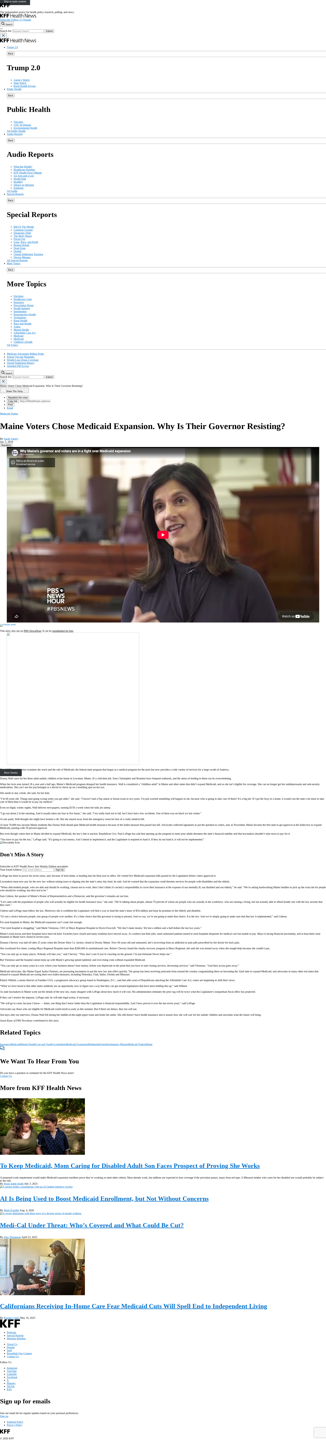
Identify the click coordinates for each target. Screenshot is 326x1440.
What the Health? (23, 166)
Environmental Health (25, 128)
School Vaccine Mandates (20, 356)
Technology (20, 317)
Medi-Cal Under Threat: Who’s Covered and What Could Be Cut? (92, 1225)
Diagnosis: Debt (22, 232)
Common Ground (23, 229)
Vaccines (18, 121)
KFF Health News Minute (28, 172)
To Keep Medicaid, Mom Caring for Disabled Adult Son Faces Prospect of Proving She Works (130, 1165)
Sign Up (60, 870)
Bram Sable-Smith (14, 1183)
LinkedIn (12, 1374)
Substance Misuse (118, 1044)
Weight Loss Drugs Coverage (23, 359)
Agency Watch (22, 80)
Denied (17, 251)
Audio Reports (15, 134)
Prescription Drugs (24, 305)
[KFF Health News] (18, 16)
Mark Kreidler (11, 1210)
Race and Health (22, 323)
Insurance (19, 302)
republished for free (62, 630)
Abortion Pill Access (18, 366)
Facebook (12, 1377)
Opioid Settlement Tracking (28, 254)
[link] (6, 445)
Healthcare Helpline (24, 169)
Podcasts (11, 1332)
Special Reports (15, 194)
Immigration (20, 311)
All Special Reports (17, 260)
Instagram (12, 1368)
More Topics (13, 263)
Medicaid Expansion (77, 1044)
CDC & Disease (22, 124)
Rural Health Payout (24, 86)
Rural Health (20, 320)
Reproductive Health (25, 314)
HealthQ (18, 181)
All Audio (12, 191)
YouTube (12, 1371)
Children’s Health (23, 341)
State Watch (20, 83)
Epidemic (19, 188)
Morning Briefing (16, 1338)
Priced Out (19, 239)
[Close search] (3, 35)
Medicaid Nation (137, 1044)
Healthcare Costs (23, 299)
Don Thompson (12, 1237)
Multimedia (94, 1044)
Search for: (6, 31)
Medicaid (19, 338)
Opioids (104, 1044)
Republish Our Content (19, 1353)
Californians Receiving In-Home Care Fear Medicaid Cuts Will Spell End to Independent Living (133, 1306)
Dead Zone (20, 248)
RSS (9, 1389)
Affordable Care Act (24, 332)
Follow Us (17, 19)
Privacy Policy (14, 1425)
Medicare (19, 335)
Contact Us (6, 1076)
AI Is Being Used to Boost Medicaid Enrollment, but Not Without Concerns (104, 1198)
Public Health (14, 89)
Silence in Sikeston (24, 184)
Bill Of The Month (24, 226)
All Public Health (16, 131)
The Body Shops (23, 236)
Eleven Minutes (22, 257)
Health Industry (22, 308)
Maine (149, 1044)
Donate (27, 19)
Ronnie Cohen (12, 1317)
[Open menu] (1, 28)
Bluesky (11, 1383)
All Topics (12, 345)
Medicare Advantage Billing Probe (25, 353)
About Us (12, 1344)
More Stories (11, 772)
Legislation (60, 1044)
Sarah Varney (11, 438)
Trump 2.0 (12, 47)
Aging (17, 326)
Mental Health (21, 329)
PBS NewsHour (32, 630)
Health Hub (20, 178)
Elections (18, 296)
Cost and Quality (45, 1044)
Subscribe (5, 19)
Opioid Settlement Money (20, 363)
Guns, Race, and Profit (26, 242)
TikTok (11, 1386)
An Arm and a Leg (24, 175)
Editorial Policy (15, 1421)
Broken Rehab (21, 245)
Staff (9, 1350)
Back (10, 53)
